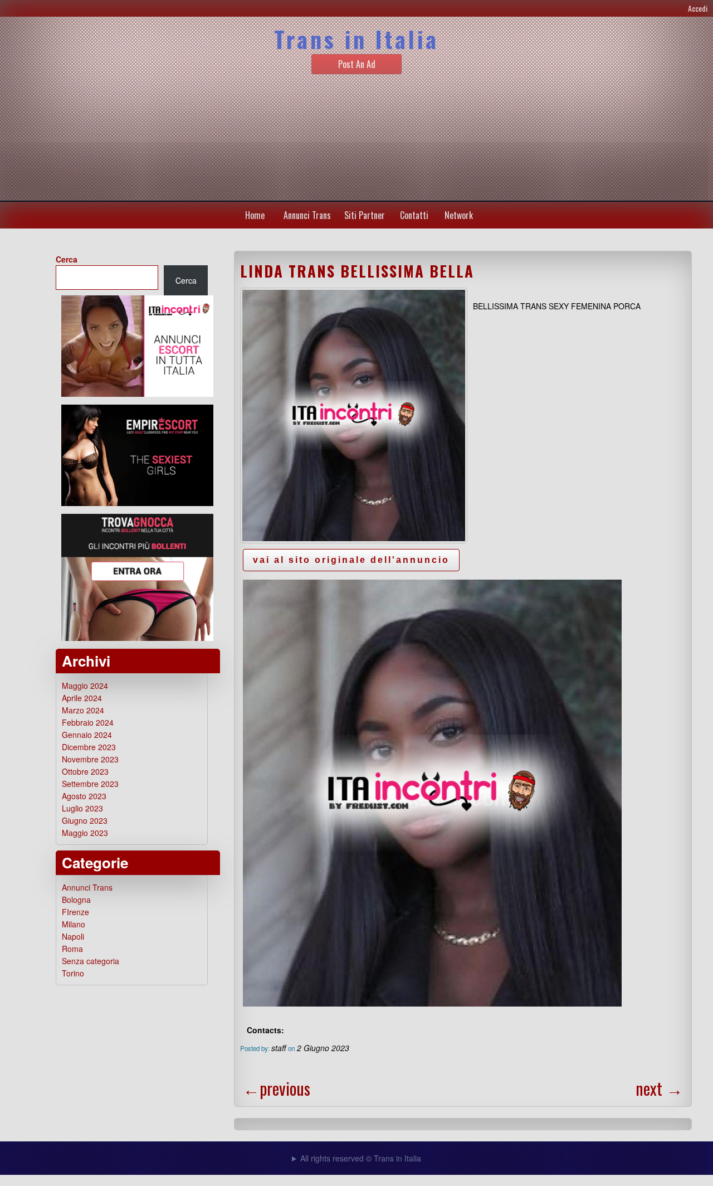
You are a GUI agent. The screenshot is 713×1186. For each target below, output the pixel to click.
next (659, 1088)
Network (459, 215)
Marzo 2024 (83, 710)
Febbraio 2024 (88, 722)
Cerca (66, 259)
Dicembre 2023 (89, 746)
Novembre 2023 (90, 759)
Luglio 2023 (82, 808)
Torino (73, 973)
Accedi (697, 8)
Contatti (414, 215)
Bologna (76, 899)
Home (255, 215)
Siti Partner (364, 215)
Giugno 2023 (85, 820)
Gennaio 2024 (87, 734)
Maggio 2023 (85, 832)
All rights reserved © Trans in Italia (360, 1158)
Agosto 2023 (84, 795)
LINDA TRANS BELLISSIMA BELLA (357, 271)
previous (276, 1088)
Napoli (73, 936)
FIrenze (75, 911)
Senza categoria (90, 960)
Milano (73, 924)
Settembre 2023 (90, 783)
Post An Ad (356, 64)
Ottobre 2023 (85, 771)
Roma (72, 948)
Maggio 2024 (85, 685)
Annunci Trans (307, 215)
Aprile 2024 (82, 697)
